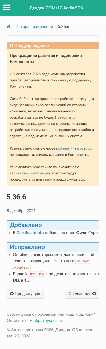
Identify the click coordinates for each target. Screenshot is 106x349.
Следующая (80, 294)
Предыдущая (27, 294)
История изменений (34, 27)
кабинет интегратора (73, 148)
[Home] (9, 26)
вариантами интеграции (30, 173)
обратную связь (48, 321)
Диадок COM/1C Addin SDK (56, 8)
